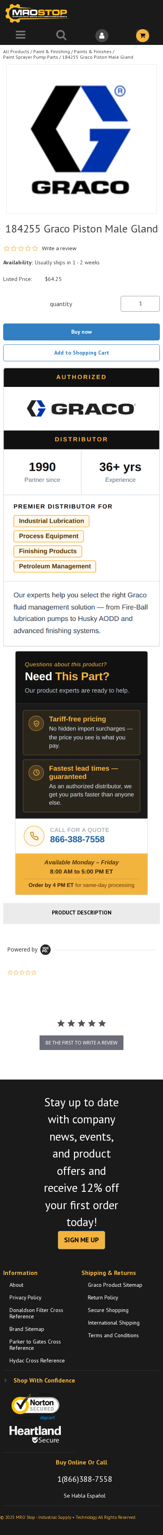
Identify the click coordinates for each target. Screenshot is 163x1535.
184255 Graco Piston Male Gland (97, 57)
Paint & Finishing (51, 51)
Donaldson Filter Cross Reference (36, 1313)
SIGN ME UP (81, 1240)
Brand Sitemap (26, 1328)
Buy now (81, 331)
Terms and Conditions (113, 1335)
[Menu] (20, 35)
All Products (16, 51)
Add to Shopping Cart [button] (81, 352)
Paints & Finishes (93, 51)
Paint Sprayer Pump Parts (30, 57)
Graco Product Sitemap (115, 1284)
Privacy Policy (25, 1297)
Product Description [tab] (82, 912)
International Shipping (114, 1322)
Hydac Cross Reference (37, 1360)
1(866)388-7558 (84, 1479)
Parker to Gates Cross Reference (35, 1344)
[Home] (38, 13)
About (16, 1284)
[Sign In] (102, 35)
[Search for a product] (61, 35)
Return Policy (103, 1297)
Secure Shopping (108, 1310)
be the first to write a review (81, 1042)
